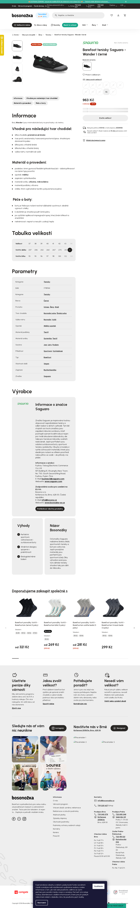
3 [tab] (29, 658)
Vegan (46, 364)
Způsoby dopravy (60, 818)
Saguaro (47, 376)
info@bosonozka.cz (106, 801)
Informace (18, 98)
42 (120, 85)
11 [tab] (83, 658)
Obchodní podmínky (61, 822)
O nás (14, 6)
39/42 (23, 633)
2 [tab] (22, 658)
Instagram (59, 728)
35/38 (17, 633)
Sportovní (48, 351)
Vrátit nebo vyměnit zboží (115, 701)
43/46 (29, 633)
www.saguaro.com (53, 481)
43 (86, 92)
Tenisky (47, 282)
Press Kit (56, 836)
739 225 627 (78, 6)
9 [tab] (70, 658)
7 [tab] (56, 658)
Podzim (55, 345)
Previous (6, 628)
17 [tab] (124, 658)
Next (70, 250)
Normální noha (50, 313)
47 (113, 92)
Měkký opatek (50, 326)
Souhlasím (98, 886)
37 (86, 85)
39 (99, 85)
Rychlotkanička (50, 370)
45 (99, 92)
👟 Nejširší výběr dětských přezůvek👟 (96, 2)
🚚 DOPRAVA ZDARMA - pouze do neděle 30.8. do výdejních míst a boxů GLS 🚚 (55, 2)
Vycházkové (58, 351)
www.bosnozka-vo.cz (55, 502)
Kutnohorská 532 (121, 840)
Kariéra (56, 832)
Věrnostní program (25, 6)
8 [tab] (63, 658)
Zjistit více (16, 708)
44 (93, 92)
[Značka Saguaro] (90, 42)
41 (113, 85)
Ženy (52, 307)
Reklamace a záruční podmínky (66, 811)
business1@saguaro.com (53, 479)
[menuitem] (22, 25)
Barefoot (47, 357)
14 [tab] (104, 658)
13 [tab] (97, 658)
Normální (47, 320)
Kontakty (56, 829)
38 (93, 85)
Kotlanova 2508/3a (102, 818)
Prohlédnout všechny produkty (50, 509)
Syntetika (48, 338)
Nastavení (42, 903)
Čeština (112, 5)
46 (106, 92)
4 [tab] (35, 658)
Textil (46, 332)
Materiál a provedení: (22, 103)
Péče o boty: (40, 103)
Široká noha (62, 313)
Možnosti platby (59, 815)
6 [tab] (49, 658)
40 (106, 85)
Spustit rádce (48, 704)
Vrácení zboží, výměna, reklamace (67, 808)
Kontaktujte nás (80, 704)
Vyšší (54, 320)
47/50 (35, 633)
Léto (50, 345)
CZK (121, 5)
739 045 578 (101, 6)
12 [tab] (90, 658)
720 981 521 (120, 837)
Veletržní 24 (121, 817)
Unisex (46, 307)
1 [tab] (15, 658)
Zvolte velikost (105, 118)
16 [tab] (117, 658)
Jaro (45, 345)
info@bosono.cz (49, 500)
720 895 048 (121, 814)
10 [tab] (76, 658)
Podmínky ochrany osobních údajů (66, 825)
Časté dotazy (39, 6)
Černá (46, 301)
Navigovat (121, 728)
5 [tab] (42, 658)
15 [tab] (111, 658)
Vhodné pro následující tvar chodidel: (42, 98)
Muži (57, 307)
